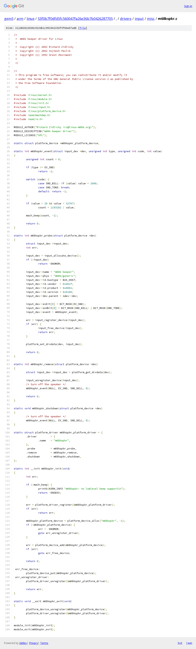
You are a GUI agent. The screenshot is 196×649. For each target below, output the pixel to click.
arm (20, 18)
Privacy (33, 643)
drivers (125, 18)
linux (30, 18)
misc (151, 18)
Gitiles (23, 643)
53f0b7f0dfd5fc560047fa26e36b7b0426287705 (75, 18)
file (83, 28)
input (139, 18)
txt (180, 643)
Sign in (188, 6)
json (189, 643)
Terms (44, 643)
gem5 (8, 18)
